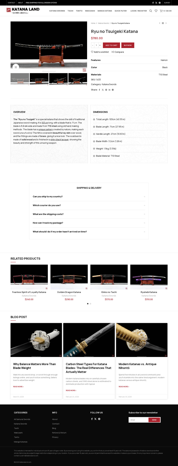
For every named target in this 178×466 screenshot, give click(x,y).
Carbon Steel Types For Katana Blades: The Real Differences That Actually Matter (88, 368)
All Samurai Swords (22, 419)
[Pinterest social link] (159, 3)
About (55, 419)
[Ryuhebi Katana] (149, 277)
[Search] (150, 10)
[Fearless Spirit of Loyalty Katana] (29, 277)
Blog (54, 428)
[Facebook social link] (153, 3)
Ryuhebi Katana (149, 292)
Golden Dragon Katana (69, 292)
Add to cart (111, 45)
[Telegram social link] (112, 90)
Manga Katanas (20, 441)
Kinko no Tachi (109, 292)
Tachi (16, 428)
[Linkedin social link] (109, 90)
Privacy (55, 437)
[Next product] (166, 23)
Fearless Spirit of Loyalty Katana (29, 292)
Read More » (18, 387)
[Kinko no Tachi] (109, 277)
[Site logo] (22, 10)
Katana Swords (103, 23)
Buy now (128, 45)
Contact (55, 423)
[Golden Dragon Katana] (69, 277)
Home (93, 23)
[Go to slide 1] (87, 303)
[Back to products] (162, 23)
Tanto (16, 437)
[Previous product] (159, 23)
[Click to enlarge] (16, 67)
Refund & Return (59, 432)
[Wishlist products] (156, 10)
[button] (14, 79)
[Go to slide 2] (90, 303)
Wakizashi (18, 432)
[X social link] (156, 3)
